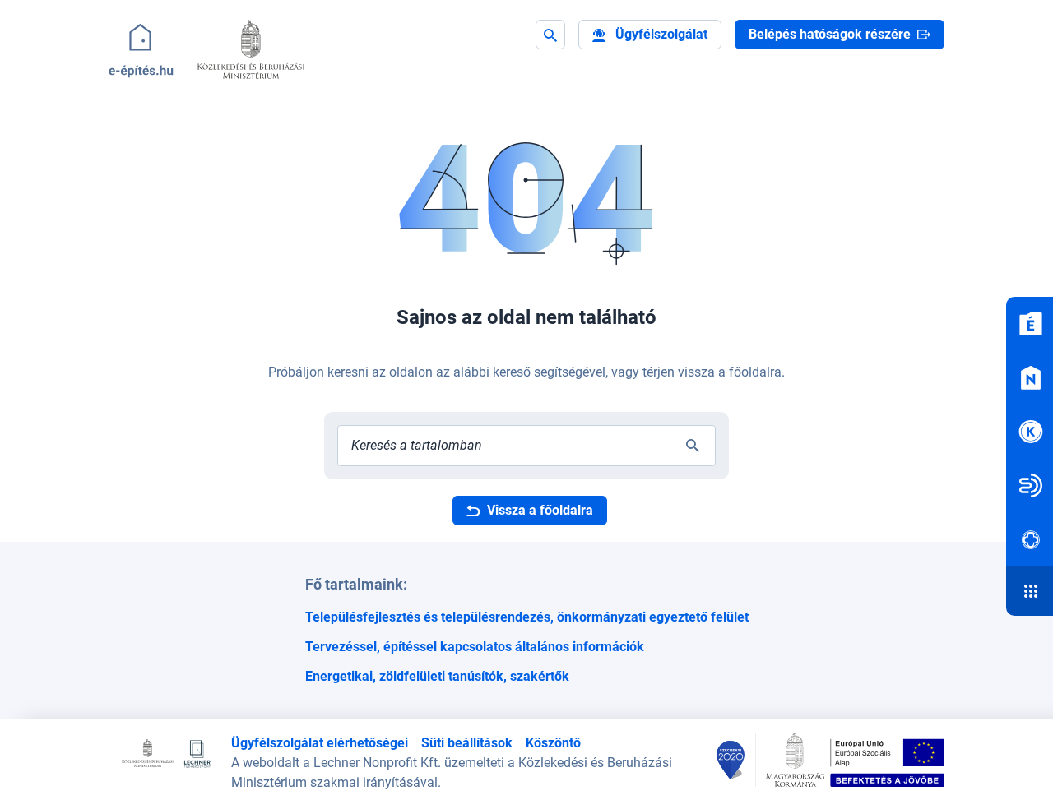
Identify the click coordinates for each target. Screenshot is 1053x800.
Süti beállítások (467, 743)
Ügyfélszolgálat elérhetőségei (319, 743)
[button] (649, 34)
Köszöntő (553, 743)
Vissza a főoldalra (540, 510)
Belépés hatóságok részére (830, 34)
